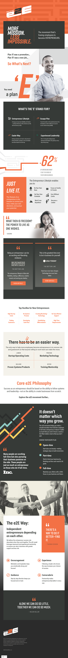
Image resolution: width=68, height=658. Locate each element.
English (3, 656)
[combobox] (4, 656)
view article (18, 283)
